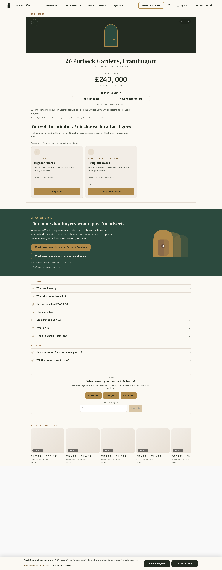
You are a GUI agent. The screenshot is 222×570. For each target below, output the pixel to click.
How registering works (43, 177)
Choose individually (61, 565)
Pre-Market (52, 5)
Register (57, 191)
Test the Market (73, 5)
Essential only (185, 563)
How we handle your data (36, 565)
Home (33, 14)
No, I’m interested (131, 98)
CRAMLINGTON (61, 14)
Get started (202, 5)
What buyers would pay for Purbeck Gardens (61, 247)
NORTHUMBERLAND (45, 14)
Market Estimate (151, 5)
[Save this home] (34, 22)
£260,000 (111, 395)
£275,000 (128, 395)
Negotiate (117, 5)
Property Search (97, 5)
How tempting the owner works (101, 177)
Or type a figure (111, 402)
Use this (135, 408)
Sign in (183, 5)
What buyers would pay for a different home (60, 255)
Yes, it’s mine (91, 98)
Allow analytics (156, 563)
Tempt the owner (111, 191)
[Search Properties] (169, 5)
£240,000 (93, 395)
